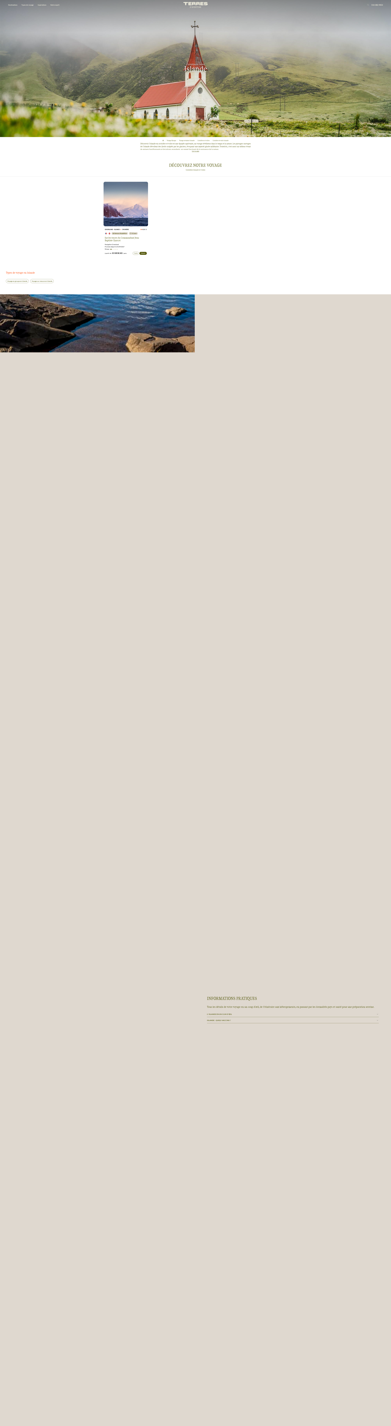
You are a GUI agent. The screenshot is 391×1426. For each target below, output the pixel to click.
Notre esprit (54, 5)
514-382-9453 (377, 5)
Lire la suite (195, 151)
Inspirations (42, 5)
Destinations (12, 5)
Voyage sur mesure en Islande (42, 281)
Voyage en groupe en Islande (17, 281)
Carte (136, 253)
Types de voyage (27, 5)
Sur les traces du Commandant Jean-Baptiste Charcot (122, 239)
